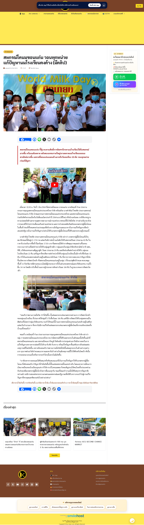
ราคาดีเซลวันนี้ (30, 383)
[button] (54, 455)
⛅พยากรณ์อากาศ (92, 14)
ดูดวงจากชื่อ (111, 507)
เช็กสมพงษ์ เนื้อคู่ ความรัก (59, 507)
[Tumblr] (13, 484)
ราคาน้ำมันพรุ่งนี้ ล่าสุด (74, 383)
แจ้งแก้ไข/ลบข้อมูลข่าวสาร (72, 522)
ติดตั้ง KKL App (94, 5)
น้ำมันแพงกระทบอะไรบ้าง (58, 383)
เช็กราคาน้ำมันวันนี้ (17, 383)
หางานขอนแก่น (49, 14)
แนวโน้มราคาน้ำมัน (42, 383)
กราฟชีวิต (45, 507)
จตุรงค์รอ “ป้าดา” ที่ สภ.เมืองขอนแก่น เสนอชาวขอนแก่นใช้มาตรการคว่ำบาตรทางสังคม (19, 444)
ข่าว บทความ (33, 14)
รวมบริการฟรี (118, 14)
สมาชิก (139, 6)
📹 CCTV (106, 14)
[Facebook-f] (8, 484)
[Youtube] (18, 484)
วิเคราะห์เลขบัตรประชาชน (95, 507)
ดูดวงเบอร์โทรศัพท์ (77, 507)
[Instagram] (22, 484)
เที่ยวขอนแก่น (62, 14)
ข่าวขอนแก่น (8, 52)
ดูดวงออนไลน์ (33, 507)
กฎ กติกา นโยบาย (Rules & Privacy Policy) (72, 520)
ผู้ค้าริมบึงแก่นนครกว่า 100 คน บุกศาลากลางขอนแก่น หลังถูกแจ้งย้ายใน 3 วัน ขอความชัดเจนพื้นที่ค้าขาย (54, 444)
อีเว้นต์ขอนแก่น (76, 14)
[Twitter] (27, 484)
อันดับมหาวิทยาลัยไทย (90, 383)
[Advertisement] (72, 30)
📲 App (22, 14)
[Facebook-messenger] (37, 484)
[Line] (32, 484)
